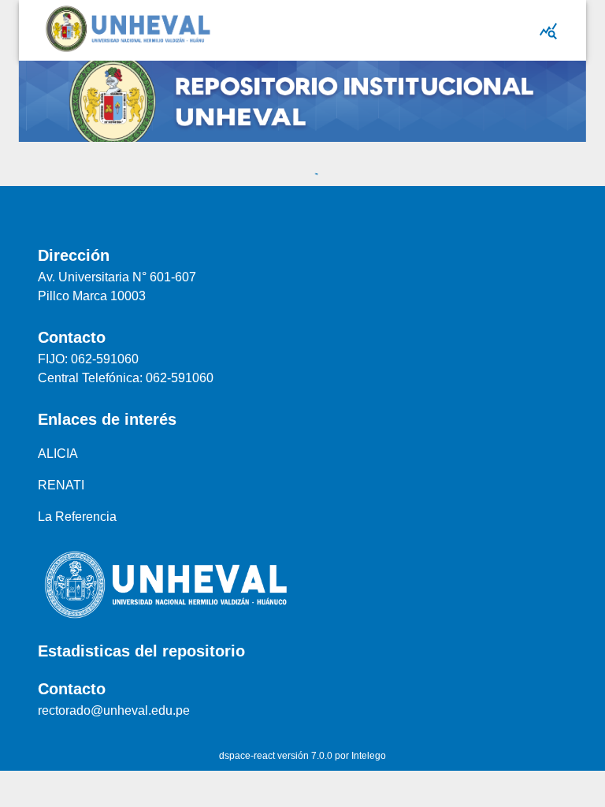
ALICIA (58, 453)
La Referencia (77, 516)
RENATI (61, 485)
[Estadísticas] (548, 31)
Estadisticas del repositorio (141, 651)
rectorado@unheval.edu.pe (114, 710)
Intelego (368, 755)
